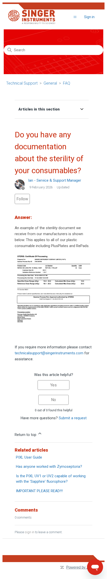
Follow (22, 199)
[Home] (31, 16)
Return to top (26, 434)
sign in (29, 532)
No (53, 399)
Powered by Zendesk (83, 567)
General (50, 83)
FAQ (66, 83)
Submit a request (73, 418)
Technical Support (22, 83)
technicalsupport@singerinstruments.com (49, 353)
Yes (53, 385)
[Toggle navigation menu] (75, 17)
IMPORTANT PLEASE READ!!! (39, 491)
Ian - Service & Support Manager (54, 180)
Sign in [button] (89, 17)
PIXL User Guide (29, 457)
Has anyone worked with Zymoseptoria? (49, 466)
